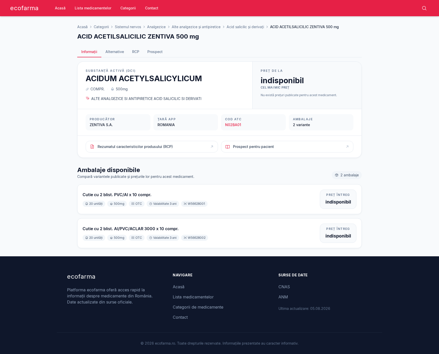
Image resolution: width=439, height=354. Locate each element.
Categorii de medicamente (198, 307)
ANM (283, 296)
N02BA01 (233, 125)
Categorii (128, 8)
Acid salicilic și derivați (245, 27)
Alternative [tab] (114, 51)
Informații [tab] (89, 51)
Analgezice (156, 27)
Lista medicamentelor (93, 8)
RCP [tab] (135, 51)
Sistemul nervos (128, 27)
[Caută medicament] (424, 8)
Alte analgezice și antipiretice (196, 27)
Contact (151, 8)
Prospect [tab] (155, 51)
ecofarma (24, 8)
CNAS (284, 286)
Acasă (60, 8)
